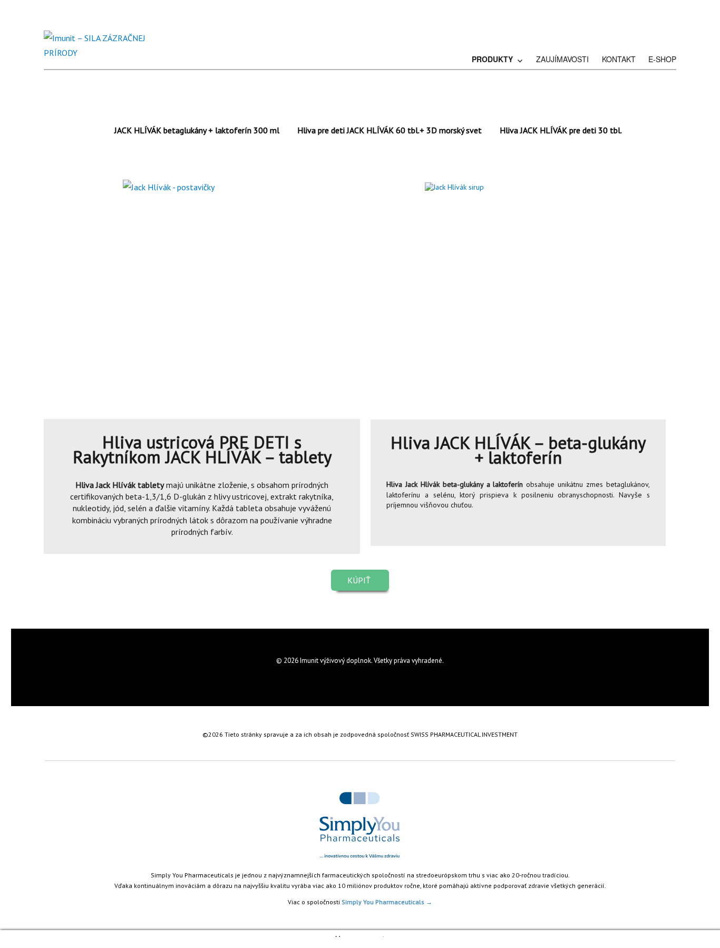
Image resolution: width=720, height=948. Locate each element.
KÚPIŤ (360, 580)
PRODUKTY (492, 59)
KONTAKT (619, 59)
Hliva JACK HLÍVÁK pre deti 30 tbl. (561, 130)
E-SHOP (662, 59)
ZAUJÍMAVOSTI (562, 59)
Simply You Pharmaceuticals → (387, 902)
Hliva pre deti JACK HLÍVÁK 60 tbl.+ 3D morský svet (389, 130)
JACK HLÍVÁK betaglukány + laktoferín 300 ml (196, 130)
